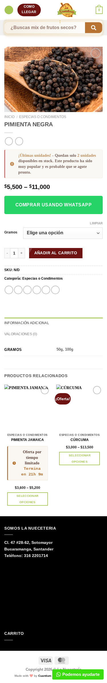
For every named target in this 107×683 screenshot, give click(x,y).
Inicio (9, 117)
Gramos (10, 232)
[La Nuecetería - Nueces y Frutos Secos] (67, 10)
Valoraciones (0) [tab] (20, 334)
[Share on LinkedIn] (55, 290)
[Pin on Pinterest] (46, 290)
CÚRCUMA (79, 440)
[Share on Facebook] (18, 290)
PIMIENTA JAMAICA (27, 440)
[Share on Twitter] (27, 290)
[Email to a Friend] (37, 290)
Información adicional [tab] (26, 323)
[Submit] (93, 27)
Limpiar (96, 223)
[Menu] (9, 10)
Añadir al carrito (55, 253)
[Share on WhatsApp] (9, 290)
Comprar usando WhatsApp (53, 204)
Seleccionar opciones (27, 498)
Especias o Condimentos (42, 117)
